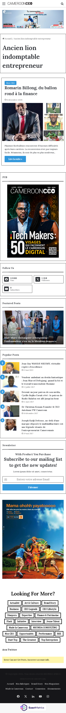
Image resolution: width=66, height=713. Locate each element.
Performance (45, 633)
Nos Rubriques (22, 684)
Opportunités (26, 633)
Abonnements (53, 688)
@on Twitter (9, 649)
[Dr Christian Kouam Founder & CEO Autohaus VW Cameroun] (10, 411)
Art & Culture (32, 603)
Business (14, 609)
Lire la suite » (15, 159)
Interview (36, 621)
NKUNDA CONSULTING (45, 627)
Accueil (8, 38)
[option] (33, 327)
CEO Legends (30, 609)
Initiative (21, 621)
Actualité (14, 603)
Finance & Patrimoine (48, 615)
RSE (59, 633)
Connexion (40, 688)
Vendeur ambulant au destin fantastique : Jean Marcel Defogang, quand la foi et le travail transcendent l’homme (42, 380)
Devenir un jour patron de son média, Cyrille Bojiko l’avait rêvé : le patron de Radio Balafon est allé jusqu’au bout (42, 395)
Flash (9, 621)
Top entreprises (49, 640)
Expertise (27, 615)
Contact (29, 688)
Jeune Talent (53, 621)
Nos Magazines (52, 684)
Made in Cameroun (18, 627)
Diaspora (12, 615)
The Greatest (29, 640)
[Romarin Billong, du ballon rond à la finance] (33, 122)
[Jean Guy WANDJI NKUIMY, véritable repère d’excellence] (10, 368)
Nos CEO (10, 83)
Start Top (12, 640)
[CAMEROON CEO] (20, 3)
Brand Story (50, 603)
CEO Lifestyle (49, 609)
